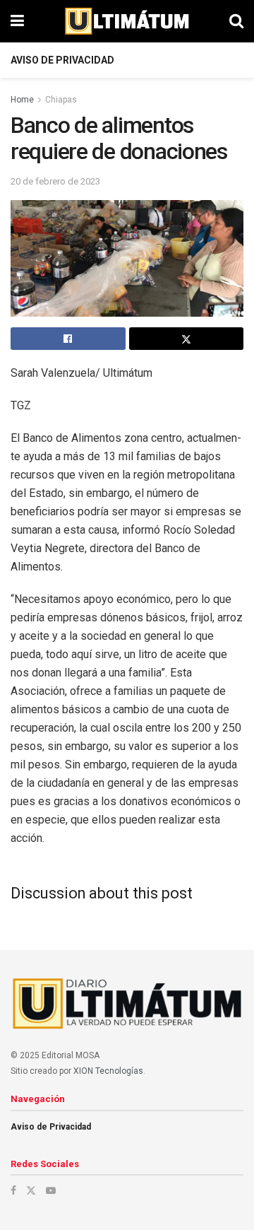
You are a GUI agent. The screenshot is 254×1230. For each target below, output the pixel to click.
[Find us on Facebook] (13, 1190)
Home (22, 100)
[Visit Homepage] (126, 21)
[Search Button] (236, 21)
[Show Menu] (17, 21)
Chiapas (61, 100)
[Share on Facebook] (68, 338)
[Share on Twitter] (186, 338)
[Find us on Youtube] (51, 1190)
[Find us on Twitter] (31, 1190)
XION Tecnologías (108, 1071)
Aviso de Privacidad (62, 60)
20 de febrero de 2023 (55, 181)
